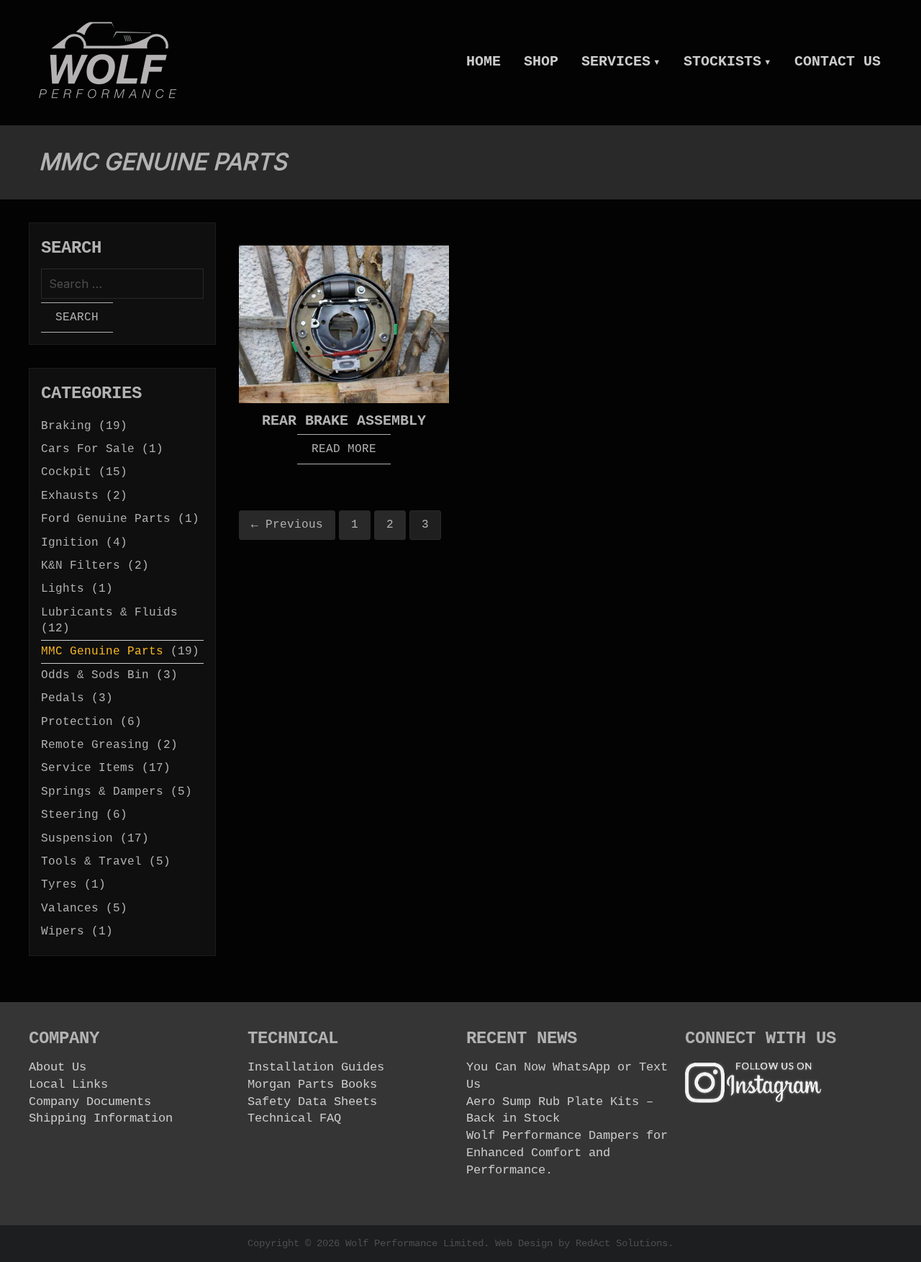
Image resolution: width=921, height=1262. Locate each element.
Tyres (59, 884)
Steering (70, 814)
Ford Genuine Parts (106, 519)
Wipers (62, 931)
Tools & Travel (91, 861)
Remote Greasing (95, 745)
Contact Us (837, 61)
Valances (70, 908)
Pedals (62, 698)
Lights (62, 588)
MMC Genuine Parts (102, 651)
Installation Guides (316, 1067)
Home (483, 61)
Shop (541, 61)
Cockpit (66, 472)
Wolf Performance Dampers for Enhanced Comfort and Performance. (567, 1153)
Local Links (68, 1084)
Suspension (77, 838)
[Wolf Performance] (108, 60)
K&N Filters (80, 565)
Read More (344, 449)
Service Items (88, 768)
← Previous (287, 524)
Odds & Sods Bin (95, 675)
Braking (66, 426)
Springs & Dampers (102, 791)
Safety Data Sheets (312, 1102)
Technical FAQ (294, 1118)
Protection (77, 722)
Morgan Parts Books (312, 1084)
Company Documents (90, 1102)
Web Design (524, 1243)
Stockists (727, 61)
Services (621, 61)
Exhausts (70, 496)
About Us (57, 1067)
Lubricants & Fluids (109, 612)
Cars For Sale (88, 449)
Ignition (70, 542)
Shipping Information (101, 1118)
